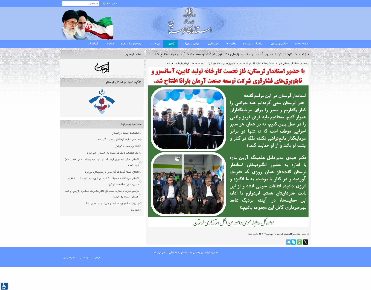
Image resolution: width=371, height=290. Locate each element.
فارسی (114, 3)
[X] (305, 242)
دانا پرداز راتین (70, 258)
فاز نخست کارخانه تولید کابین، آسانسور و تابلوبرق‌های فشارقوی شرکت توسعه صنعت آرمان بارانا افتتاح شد (231, 54)
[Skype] (293, 242)
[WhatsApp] (299, 242)
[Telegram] (288, 242)
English (105, 3)
